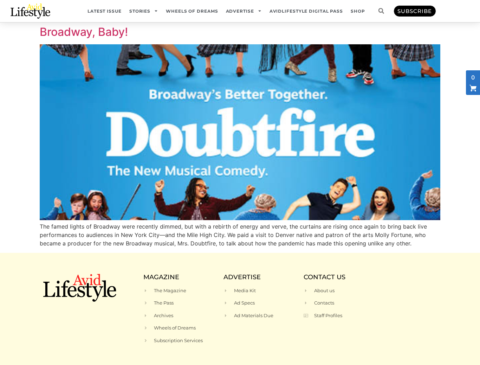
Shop (358, 11)
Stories (139, 11)
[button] (381, 11)
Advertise (240, 11)
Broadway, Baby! (84, 32)
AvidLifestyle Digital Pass (306, 11)
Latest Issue (104, 11)
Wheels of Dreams (192, 11)
